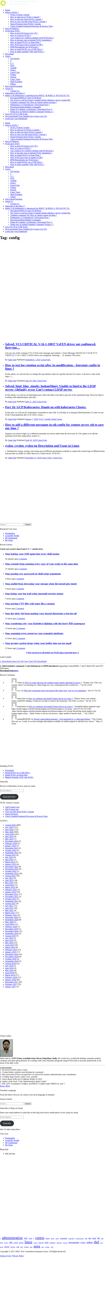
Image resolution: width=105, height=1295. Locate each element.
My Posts (9, 540)
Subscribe (7, 1123)
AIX (26, 1238)
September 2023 (11, 853)
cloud (57, 1238)
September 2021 (11, 901)
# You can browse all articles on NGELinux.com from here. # (52, 653)
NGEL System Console (19, 15)
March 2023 (10, 862)
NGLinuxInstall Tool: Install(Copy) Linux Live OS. (26, 116)
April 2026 (9, 834)
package (52, 1243)
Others (13, 84)
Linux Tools (15, 79)
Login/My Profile (12, 536)
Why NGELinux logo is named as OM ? (26, 45)
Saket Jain (12, 360)
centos (39, 1238)
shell (17, 1247)
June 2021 (9, 908)
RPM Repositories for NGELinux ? (24, 47)
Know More (5, 1086)
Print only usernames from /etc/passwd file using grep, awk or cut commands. (55, 691)
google (6, 1242)
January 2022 (10, 892)
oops (47, 1242)
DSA (12, 65)
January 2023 (10, 864)
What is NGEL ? (12, 12)
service (12, 1247)
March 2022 (10, 887)
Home (7, 10)
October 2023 (10, 850)
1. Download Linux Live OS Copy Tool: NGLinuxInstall (23, 661)
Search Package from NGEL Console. (25, 24)
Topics (7, 56)
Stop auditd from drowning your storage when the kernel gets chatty (41, 583)
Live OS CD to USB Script (16, 114)
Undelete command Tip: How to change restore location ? (33, 102)
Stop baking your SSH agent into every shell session (32, 554)
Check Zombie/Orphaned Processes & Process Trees (31, 26)
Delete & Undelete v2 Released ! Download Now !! (31, 109)
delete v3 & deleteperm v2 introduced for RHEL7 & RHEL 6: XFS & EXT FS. (37, 95)
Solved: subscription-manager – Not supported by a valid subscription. (62, 719)
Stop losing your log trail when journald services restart (34, 593)
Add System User (12, 807)
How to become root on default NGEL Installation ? (31, 40)
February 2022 (11, 890)
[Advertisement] (55, 273)
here (16, 670)
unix (37, 1246)
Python (13, 75)
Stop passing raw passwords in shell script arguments (33, 573)
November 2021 (11, 896)
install (16, 1243)
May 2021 (9, 910)
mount (35, 1242)
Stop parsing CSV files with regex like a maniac (30, 603)
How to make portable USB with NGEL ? (27, 52)
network (41, 1243)
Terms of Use (5, 1256)
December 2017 (11, 982)
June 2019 (9, 940)
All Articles (14, 58)
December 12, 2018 (33, 458)
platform (59, 1242)
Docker (13, 77)
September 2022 (11, 873)
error (94, 1238)
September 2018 (11, 961)
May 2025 (9, 839)
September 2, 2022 (32, 360)
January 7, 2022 (31, 419)
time (31, 1247)
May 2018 (9, 970)
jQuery (13, 70)
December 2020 (11, 917)
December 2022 (11, 866)
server (6, 1247)
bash (30, 1238)
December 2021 (11, 894)
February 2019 (11, 950)
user (42, 1247)
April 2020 (9, 924)
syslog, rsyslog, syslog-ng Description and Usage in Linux (42, 445)
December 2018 (11, 954)
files (102, 1238)
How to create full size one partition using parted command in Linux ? (53, 683)
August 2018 (10, 963)
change (47, 1238)
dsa (89, 1238)
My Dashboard (11, 538)
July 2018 (9, 966)
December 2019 (11, 929)
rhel (96, 1242)
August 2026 (10, 825)
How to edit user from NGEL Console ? (26, 19)
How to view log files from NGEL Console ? (28, 22)
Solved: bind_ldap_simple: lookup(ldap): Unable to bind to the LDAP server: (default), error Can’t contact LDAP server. (50, 387)
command (63, 1238)
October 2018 (10, 959)
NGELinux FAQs (12, 31)
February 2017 (11, 984)
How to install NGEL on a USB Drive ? (26, 49)
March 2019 (10, 947)
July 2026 (9, 827)
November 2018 (11, 957)
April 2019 (9, 945)
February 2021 (11, 915)
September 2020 (11, 920)
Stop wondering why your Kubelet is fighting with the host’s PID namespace (45, 623)
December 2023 (11, 848)
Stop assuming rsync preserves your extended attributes (34, 633)
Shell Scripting (16, 82)
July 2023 (9, 857)
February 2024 (11, 843)
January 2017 (10, 987)
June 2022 (9, 880)
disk (86, 1238)
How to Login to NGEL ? (20, 35)
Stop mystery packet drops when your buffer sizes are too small (38, 643)
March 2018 (10, 975)
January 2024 (10, 846)
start (21, 1247)
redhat (90, 1242)
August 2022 (10, 876)
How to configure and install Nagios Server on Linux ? (50, 698)
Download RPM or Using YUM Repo (25, 98)
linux (28, 1242)
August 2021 (10, 903)
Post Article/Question (13, 86)
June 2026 (9, 830)
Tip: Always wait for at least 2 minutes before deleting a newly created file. (40, 100)
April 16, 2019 (31, 440)
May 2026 (9, 832)
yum (52, 1247)
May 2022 (9, 883)
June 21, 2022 (31, 402)
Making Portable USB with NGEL (19, 777)
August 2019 (10, 936)
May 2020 (9, 922)
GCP (1, 1242)
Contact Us (14, 91)
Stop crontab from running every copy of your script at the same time (41, 564)
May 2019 (9, 943)
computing (71, 1238)
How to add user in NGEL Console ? (25, 17)
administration (12, 1238)
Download (9, 54)
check (52, 1238)
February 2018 (11, 977)
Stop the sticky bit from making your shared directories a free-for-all (41, 613)
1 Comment (22, 559)
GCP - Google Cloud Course (50, 419)
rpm (101, 1242)
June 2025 (9, 836)
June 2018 (9, 968)
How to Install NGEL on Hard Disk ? (25, 42)
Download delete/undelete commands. (25, 107)
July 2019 (9, 938)
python (82, 1243)
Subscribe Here (9, 797)
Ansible (13, 68)
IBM (10, 1243)
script (1, 1247)
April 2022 (9, 885)
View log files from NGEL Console (19, 812)
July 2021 (9, 906)
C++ (12, 63)
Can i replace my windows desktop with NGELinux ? (32, 38)
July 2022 (9, 878)
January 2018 (10, 980)
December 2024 (11, 841)
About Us (9, 88)
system (26, 1247)
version (47, 1247)
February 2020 (11, 926)
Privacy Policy (18, 1256)
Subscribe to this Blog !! (15, 93)
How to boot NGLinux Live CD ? (24, 33)
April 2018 (9, 973)
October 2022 (10, 871)
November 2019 (11, 931)
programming (73, 1242)
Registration (10, 533)
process (65, 1242)
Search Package (11, 814)
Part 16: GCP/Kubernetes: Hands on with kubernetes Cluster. (45, 407)
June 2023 (9, 860)
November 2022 (11, 869)
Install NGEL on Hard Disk (16, 775)
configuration (80, 1238)
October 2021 (10, 899)
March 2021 (10, 913)
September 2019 (11, 933)
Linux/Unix (15, 72)
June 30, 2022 (31, 381)
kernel (21, 1243)
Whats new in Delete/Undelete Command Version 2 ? (32, 112)
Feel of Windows (12, 28)
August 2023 (10, 855)
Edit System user (12, 809)
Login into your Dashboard (16, 118)
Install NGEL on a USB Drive (17, 773)
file (98, 1238)
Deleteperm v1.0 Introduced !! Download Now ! (30, 105)
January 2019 (10, 952)
